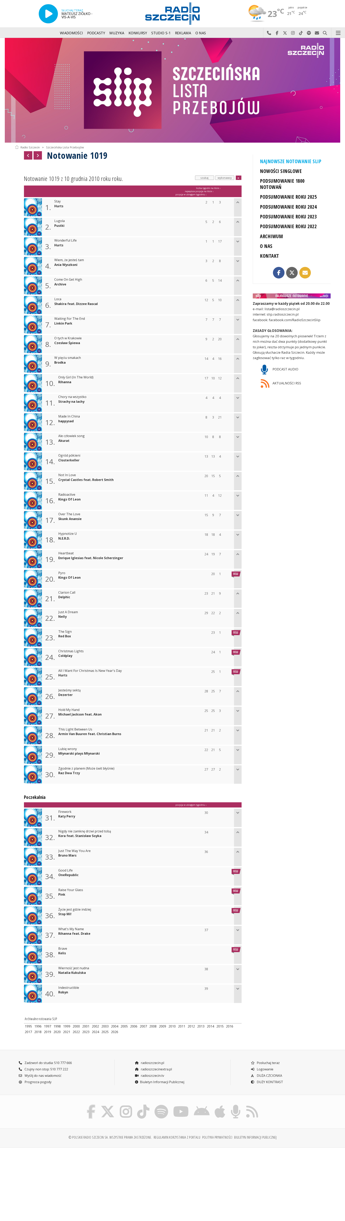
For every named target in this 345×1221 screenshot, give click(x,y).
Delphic (64, 597)
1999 (66, 1026)
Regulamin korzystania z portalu (177, 1137)
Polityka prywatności (217, 1137)
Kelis (62, 953)
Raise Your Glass (70, 890)
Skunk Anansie (70, 519)
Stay (57, 201)
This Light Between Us (75, 729)
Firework (64, 812)
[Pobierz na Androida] (201, 1106)
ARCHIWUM (271, 236)
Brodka (60, 362)
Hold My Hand (68, 710)
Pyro (61, 573)
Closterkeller (68, 460)
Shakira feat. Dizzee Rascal (76, 304)
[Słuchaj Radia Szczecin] (48, 13)
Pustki (59, 226)
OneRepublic (68, 875)
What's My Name (71, 929)
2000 (76, 1026)
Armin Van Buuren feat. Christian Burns (89, 734)
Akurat (63, 441)
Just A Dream (68, 612)
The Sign (65, 632)
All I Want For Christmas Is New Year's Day (90, 671)
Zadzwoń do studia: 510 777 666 (48, 1063)
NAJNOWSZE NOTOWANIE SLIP (290, 161)
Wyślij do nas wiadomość (317, 33)
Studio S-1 (161, 33)
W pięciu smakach (67, 358)
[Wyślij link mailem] (305, 272)
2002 (95, 1026)
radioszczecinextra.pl (156, 1069)
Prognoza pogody (38, 1082)
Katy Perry (66, 816)
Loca (57, 299)
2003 (105, 1026)
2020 (57, 1032)
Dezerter (65, 695)
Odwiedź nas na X (285, 33)
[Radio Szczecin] (172, 13)
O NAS (266, 246)
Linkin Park (63, 323)
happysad (66, 421)
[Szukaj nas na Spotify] (161, 1106)
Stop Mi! (64, 914)
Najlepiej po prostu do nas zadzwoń (269, 33)
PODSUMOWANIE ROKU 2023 (288, 216)
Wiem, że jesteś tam (69, 260)
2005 (124, 1026)
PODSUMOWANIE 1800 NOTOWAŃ (282, 184)
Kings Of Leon (69, 499)
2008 (153, 1026)
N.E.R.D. (64, 538)
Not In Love (67, 475)
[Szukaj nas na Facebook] (91, 1106)
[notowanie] (292, 295)
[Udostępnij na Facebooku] (279, 272)
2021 (66, 1032)
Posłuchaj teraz (268, 1063)
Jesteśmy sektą (69, 690)
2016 (229, 1026)
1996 (38, 1026)
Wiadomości (71, 33)
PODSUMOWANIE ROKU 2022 (288, 226)
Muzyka (116, 33)
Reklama (183, 33)
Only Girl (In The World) (75, 377)
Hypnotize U (67, 534)
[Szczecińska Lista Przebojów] (172, 90)
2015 (220, 1026)
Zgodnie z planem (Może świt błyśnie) (86, 768)
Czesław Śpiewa (67, 343)
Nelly (62, 617)
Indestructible (68, 988)
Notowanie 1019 (77, 155)
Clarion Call (66, 592)
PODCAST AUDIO (285, 369)
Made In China (69, 416)
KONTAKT (269, 256)
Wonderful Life (65, 240)
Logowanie (264, 1069)
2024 (95, 1032)
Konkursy (138, 33)
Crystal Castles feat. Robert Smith (86, 480)
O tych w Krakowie (68, 338)
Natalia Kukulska (72, 973)
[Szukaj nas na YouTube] (181, 1106)
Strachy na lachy (71, 402)
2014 (210, 1026)
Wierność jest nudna (73, 968)
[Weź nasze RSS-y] (252, 1106)
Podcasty (96, 33)
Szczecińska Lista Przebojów (65, 147)
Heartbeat (66, 553)
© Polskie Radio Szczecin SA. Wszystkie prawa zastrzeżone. (110, 1137)
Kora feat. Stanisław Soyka (79, 836)
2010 (172, 1026)
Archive (60, 284)
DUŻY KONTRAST (269, 1082)
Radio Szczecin (30, 147)
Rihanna (64, 382)
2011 (181, 1026)
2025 (105, 1032)
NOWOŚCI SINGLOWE (281, 171)
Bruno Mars (67, 855)
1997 (47, 1026)
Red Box (64, 636)
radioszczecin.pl (152, 1063)
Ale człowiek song (71, 436)
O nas (200, 33)
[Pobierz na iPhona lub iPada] (220, 1106)
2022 (76, 1032)
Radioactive (66, 494)
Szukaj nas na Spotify (309, 33)
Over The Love (69, 514)
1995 (28, 1026)
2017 (28, 1032)
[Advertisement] (53, 1182)
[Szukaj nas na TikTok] (143, 1106)
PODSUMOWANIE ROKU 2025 (288, 196)
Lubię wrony (67, 749)
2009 (162, 1026)
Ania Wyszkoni (65, 265)
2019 (47, 1032)
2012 (191, 1026)
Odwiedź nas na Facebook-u (277, 33)
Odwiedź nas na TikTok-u (301, 33)
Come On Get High (68, 279)
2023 (85, 1032)
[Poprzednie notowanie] (28, 155)
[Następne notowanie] (38, 155)
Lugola (59, 221)
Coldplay (65, 656)
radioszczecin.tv (152, 1075)
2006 (133, 1026)
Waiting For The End (69, 319)
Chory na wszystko (72, 397)
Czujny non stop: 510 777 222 (46, 1069)
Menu (338, 33)
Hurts (58, 206)
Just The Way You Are (74, 851)
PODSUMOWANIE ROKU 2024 (288, 206)
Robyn (63, 992)
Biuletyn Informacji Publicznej (162, 1082)
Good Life (65, 870)
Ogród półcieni (69, 455)
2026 (114, 1032)
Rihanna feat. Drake (74, 934)
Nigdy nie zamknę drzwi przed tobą (84, 831)
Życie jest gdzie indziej (74, 909)
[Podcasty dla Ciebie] (235, 1106)
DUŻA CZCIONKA (269, 1075)
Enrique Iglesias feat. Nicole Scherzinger (90, 558)
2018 (38, 1032)
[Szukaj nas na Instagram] (126, 1106)
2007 (143, 1026)
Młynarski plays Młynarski (79, 753)
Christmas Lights (71, 651)
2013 (200, 1026)
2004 (114, 1026)
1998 (57, 1026)
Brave (62, 949)
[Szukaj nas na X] (107, 1106)
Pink (61, 894)
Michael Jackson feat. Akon (80, 714)
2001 (85, 1026)
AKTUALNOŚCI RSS (286, 383)
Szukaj (325, 33)
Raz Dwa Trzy (69, 773)
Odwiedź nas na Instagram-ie (293, 33)
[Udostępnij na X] (292, 272)
